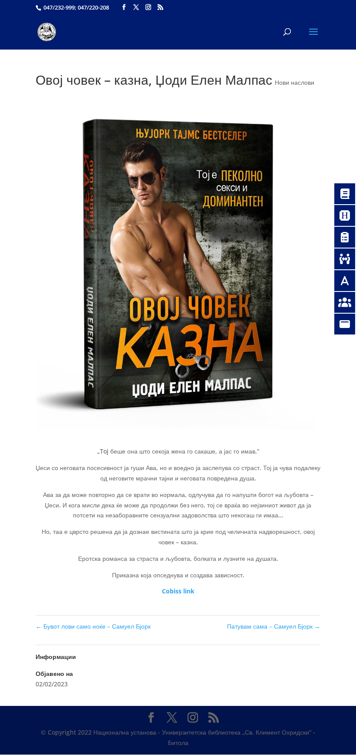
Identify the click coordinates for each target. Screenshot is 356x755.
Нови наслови (294, 82)
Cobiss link (178, 591)
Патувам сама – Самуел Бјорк (273, 626)
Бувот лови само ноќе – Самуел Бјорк (93, 626)
